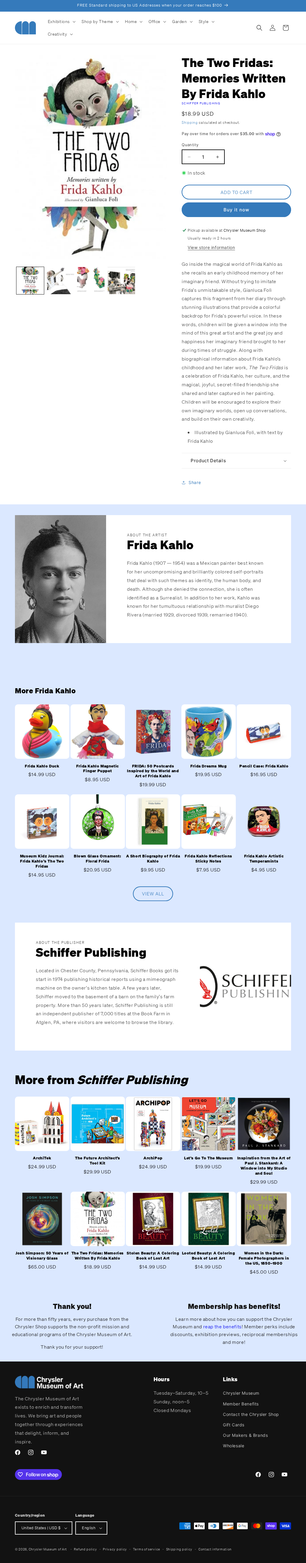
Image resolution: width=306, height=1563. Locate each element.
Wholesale (233, 1445)
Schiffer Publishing (201, 103)
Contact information (215, 1549)
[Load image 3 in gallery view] (91, 280)
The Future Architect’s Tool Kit (97, 1161)
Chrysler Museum (241, 1393)
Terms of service (146, 1549)
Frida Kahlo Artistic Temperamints (264, 859)
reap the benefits (222, 1326)
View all (153, 894)
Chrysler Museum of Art (48, 1549)
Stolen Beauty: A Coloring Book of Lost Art (153, 1256)
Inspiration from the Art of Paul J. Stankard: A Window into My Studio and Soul (264, 1166)
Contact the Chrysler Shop (251, 1414)
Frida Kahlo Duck (42, 766)
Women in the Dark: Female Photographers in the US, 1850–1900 (264, 1258)
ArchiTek (42, 1158)
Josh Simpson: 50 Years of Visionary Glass (42, 1256)
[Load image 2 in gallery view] (60, 280)
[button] (61, 21)
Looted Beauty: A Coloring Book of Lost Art (208, 1256)
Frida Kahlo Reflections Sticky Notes (208, 859)
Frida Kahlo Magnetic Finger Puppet (97, 769)
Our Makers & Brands (245, 1435)
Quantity (190, 144)
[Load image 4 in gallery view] (121, 280)
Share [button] (195, 482)
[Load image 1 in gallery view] (30, 280)
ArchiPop (153, 1158)
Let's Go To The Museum (208, 1158)
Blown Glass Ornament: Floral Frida (97, 859)
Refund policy (85, 1549)
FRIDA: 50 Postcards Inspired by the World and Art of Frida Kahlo (153, 771)
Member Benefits (241, 1403)
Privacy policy (115, 1549)
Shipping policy (179, 1549)
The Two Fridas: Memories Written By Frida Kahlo (97, 1256)
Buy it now (236, 210)
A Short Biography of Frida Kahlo (153, 859)
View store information (211, 247)
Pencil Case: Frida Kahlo (263, 766)
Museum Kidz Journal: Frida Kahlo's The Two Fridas (42, 861)
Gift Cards (233, 1424)
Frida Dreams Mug (208, 766)
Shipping (190, 122)
